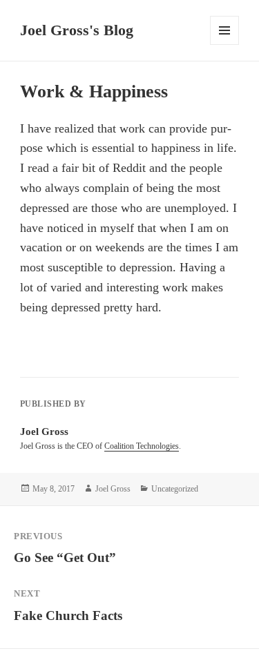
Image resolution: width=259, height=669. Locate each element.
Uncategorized (174, 489)
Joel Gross (113, 489)
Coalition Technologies (141, 446)
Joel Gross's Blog (76, 30)
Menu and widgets (225, 44)
